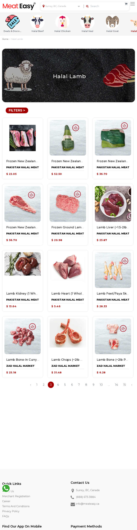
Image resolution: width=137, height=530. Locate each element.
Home (5, 39)
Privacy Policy (10, 511)
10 (101, 384)
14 (116, 384)
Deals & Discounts (12, 31)
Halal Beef (38, 31)
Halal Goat (112, 31)
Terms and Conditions (15, 506)
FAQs (5, 516)
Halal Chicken (62, 31)
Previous (2, 24)
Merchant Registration (16, 496)
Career (6, 501)
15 (124, 384)
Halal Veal (87, 31)
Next (135, 24)
